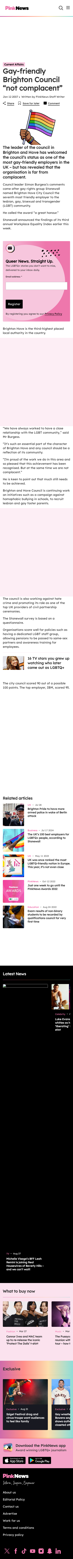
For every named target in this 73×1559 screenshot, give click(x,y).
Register (14, 304)
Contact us (11, 1506)
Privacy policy (13, 1535)
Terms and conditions (18, 1527)
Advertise (10, 1513)
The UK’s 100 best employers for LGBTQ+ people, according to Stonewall (48, 838)
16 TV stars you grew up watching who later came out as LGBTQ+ (48, 663)
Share (10, 103)
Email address (18, 276)
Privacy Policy (53, 313)
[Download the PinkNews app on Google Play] (39, 1460)
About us (9, 1492)
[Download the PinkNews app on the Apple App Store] (14, 1460)
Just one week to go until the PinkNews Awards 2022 (46, 887)
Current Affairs (14, 64)
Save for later (31, 103)
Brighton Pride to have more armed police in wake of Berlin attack (47, 812)
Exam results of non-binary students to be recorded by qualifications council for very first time (47, 916)
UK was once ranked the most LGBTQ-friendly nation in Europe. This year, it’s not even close (49, 863)
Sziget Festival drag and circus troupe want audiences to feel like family (25, 1418)
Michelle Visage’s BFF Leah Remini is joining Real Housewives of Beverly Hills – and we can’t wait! (25, 1264)
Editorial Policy (14, 1499)
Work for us (11, 1520)
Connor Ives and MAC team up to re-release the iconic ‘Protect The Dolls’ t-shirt (24, 1340)
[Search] (61, 8)
